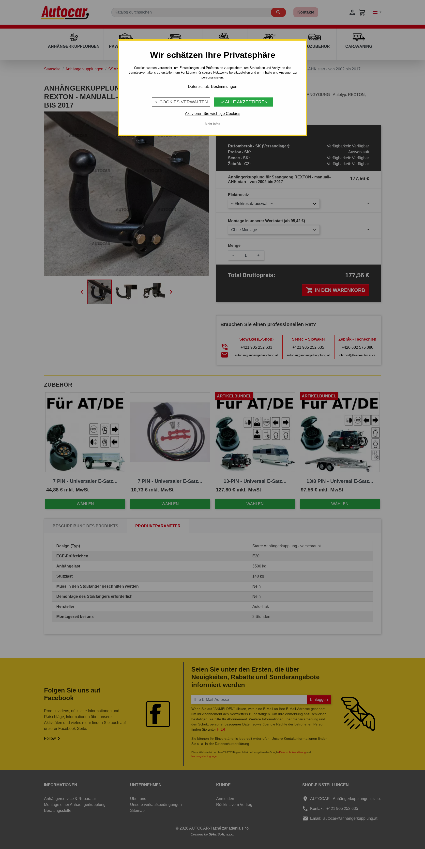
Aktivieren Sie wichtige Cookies (212, 113)
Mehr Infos (212, 124)
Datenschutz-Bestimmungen (212, 86)
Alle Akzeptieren (244, 101)
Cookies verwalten (181, 101)
